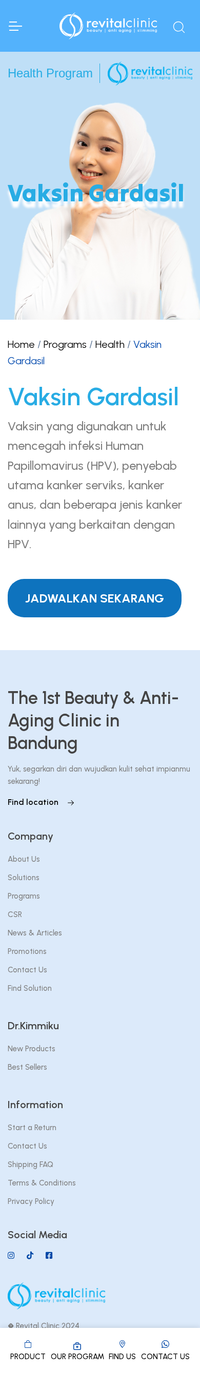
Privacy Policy (31, 1201)
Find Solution (30, 988)
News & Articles (35, 933)
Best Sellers (27, 1067)
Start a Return (32, 1127)
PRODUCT (28, 1356)
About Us (24, 859)
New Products (31, 1048)
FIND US (122, 1356)
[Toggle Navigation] (15, 26)
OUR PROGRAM (77, 1356)
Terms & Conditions (42, 1183)
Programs (65, 344)
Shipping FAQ (30, 1164)
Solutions (23, 877)
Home (21, 344)
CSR (15, 914)
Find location (34, 802)
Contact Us (27, 969)
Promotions (27, 951)
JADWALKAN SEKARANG (94, 598)
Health (110, 344)
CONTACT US (165, 1356)
